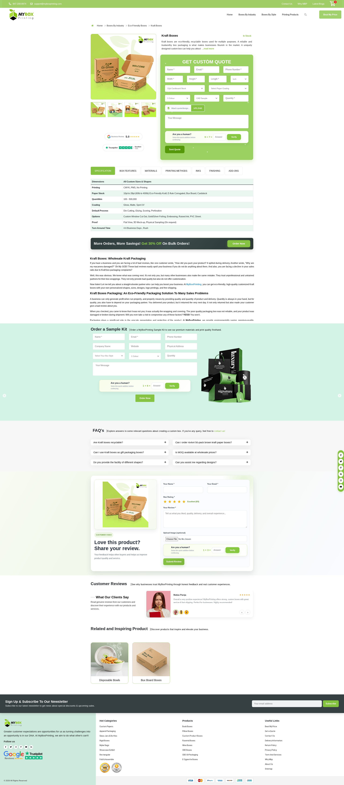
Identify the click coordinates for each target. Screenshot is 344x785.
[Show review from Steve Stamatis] (181, 612)
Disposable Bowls (109, 680)
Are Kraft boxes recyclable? (108, 442)
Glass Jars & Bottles (108, 736)
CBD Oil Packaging (190, 755)
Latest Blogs (318, 4)
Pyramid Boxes (188, 741)
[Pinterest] (340, 468)
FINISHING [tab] (214, 171)
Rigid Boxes (105, 741)
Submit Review (173, 561)
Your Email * (212, 484)
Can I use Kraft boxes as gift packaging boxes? (118, 452)
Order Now (239, 243)
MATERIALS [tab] (151, 171)
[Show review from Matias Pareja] (175, 612)
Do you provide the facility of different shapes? (118, 462)
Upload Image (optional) (174, 533)
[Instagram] (340, 480)
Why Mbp (269, 759)
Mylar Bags (104, 745)
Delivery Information (273, 741)
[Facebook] (340, 455)
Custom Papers (106, 726)
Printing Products (290, 14)
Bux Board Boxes (151, 680)
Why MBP (302, 4)
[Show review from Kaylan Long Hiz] (186, 612)
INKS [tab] (198, 171)
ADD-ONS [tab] (234, 171)
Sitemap (268, 769)
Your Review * (169, 508)
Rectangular (105, 755)
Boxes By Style (269, 14)
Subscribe (331, 703)
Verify (234, 137)
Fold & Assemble (107, 759)
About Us (269, 764)
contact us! (219, 431)
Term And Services (273, 755)
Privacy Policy (271, 750)
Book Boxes (187, 726)
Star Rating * (169, 497)
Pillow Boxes (187, 731)
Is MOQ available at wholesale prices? (195, 452)
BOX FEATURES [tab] (128, 171)
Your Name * (168, 484)
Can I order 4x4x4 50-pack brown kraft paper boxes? (203, 442)
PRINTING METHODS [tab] (176, 171)
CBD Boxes (187, 750)
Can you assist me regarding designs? (195, 462)
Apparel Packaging (108, 731)
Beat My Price (330, 14)
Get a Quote (270, 731)
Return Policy (270, 745)
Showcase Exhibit (107, 750)
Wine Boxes (187, 745)
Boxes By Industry (247, 14)
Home (230, 14)
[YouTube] (340, 487)
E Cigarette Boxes (190, 759)
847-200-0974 (19, 4)
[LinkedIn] (340, 474)
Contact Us (287, 4)
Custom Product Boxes (192, 736)
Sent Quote (174, 149)
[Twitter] (340, 461)
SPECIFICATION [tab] (103, 171)
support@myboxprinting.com (48, 4)
